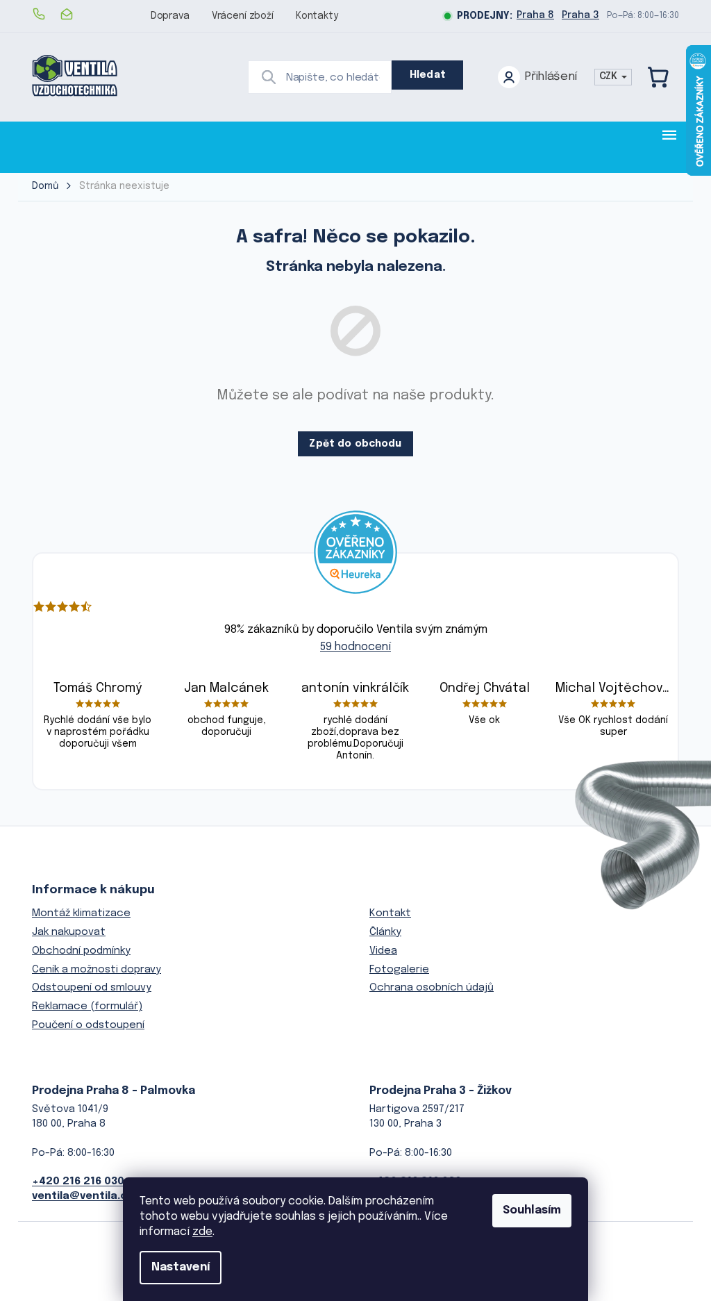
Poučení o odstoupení (88, 1025)
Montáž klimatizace (81, 913)
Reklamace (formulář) (87, 1006)
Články (385, 932)
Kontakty (317, 16)
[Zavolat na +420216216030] (46, 14)
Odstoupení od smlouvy (91, 987)
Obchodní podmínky (81, 950)
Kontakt (390, 913)
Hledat (428, 75)
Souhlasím (532, 1210)
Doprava (170, 16)
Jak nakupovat (69, 932)
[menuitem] (75, 147)
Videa (383, 950)
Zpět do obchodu (355, 444)
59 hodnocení (355, 647)
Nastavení (180, 1267)
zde (202, 1232)
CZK (609, 76)
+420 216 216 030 (78, 1181)
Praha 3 (580, 15)
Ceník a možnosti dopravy (96, 969)
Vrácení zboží (243, 16)
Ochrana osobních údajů (431, 987)
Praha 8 (535, 15)
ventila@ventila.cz (82, 1196)
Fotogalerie (399, 969)
